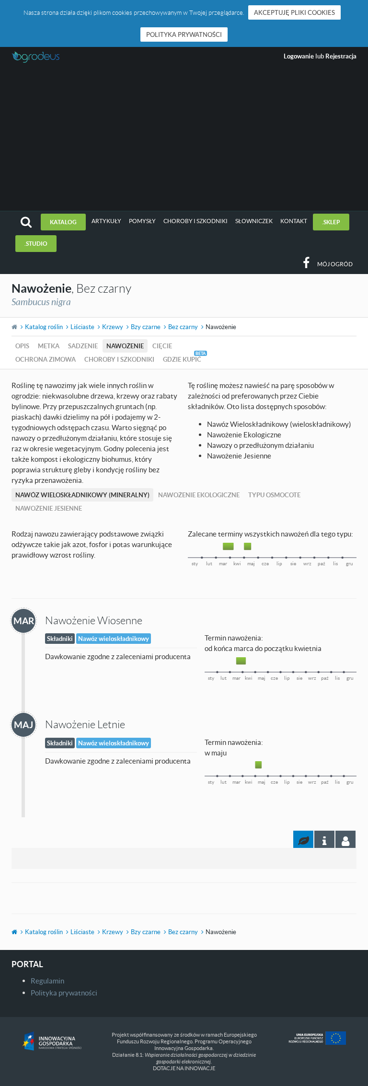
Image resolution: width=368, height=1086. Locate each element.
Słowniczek (254, 221)
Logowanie (299, 56)
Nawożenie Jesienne (48, 508)
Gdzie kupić (182, 359)
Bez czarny (183, 327)
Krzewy (112, 327)
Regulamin (47, 980)
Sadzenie (83, 346)
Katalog (63, 222)
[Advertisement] (184, 139)
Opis (22, 346)
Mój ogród (335, 264)
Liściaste (82, 327)
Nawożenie (125, 346)
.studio (35, 243)
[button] (26, 222)
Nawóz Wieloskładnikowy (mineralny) (82, 495)
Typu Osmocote (274, 495)
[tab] (345, 839)
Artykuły (106, 221)
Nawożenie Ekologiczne (199, 495)
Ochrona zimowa (45, 359)
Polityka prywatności (184, 34)
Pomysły (142, 221)
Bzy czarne (146, 327)
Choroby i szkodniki (195, 221)
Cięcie (162, 346)
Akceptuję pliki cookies (294, 12)
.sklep (331, 222)
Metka (48, 346)
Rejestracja (340, 56)
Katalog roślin (44, 327)
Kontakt (293, 221)
